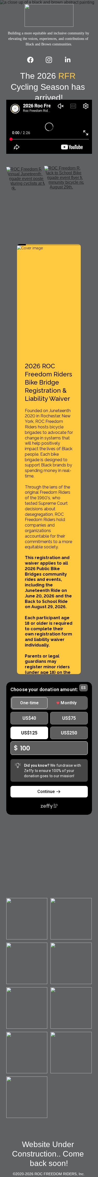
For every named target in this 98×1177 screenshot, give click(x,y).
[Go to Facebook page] (33, 60)
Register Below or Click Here (49, 236)
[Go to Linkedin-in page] (68, 60)
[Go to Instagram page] (51, 60)
